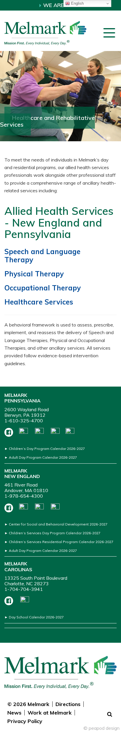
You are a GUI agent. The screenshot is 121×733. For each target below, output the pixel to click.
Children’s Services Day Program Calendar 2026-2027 (54, 533)
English (77, 3)
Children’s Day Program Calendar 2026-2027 (47, 448)
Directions (68, 704)
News (14, 712)
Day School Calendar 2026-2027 (36, 617)
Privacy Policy (24, 721)
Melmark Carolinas (18, 566)
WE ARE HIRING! (63, 5)
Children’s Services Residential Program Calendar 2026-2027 (61, 542)
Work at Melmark (50, 712)
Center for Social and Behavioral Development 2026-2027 (58, 524)
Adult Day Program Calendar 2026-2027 (43, 457)
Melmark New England (22, 473)
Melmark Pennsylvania (22, 398)
